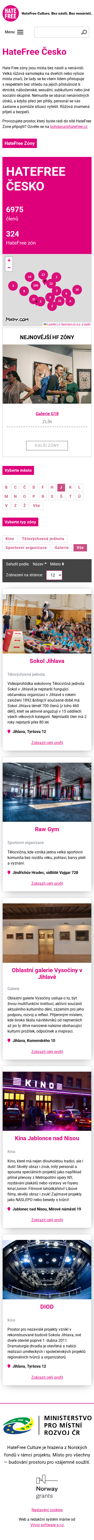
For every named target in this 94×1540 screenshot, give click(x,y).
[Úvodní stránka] (47, 13)
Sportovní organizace (26, 547)
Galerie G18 (47, 413)
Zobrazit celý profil (47, 742)
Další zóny (47, 445)
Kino (10, 538)
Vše (36, 505)
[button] (13, 286)
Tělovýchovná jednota (43, 538)
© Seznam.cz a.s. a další (74, 324)
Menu (10, 32)
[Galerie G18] (47, 374)
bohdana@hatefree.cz (68, 126)
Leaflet (51, 324)
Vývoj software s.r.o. (47, 1525)
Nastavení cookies (47, 1510)
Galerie (62, 547)
